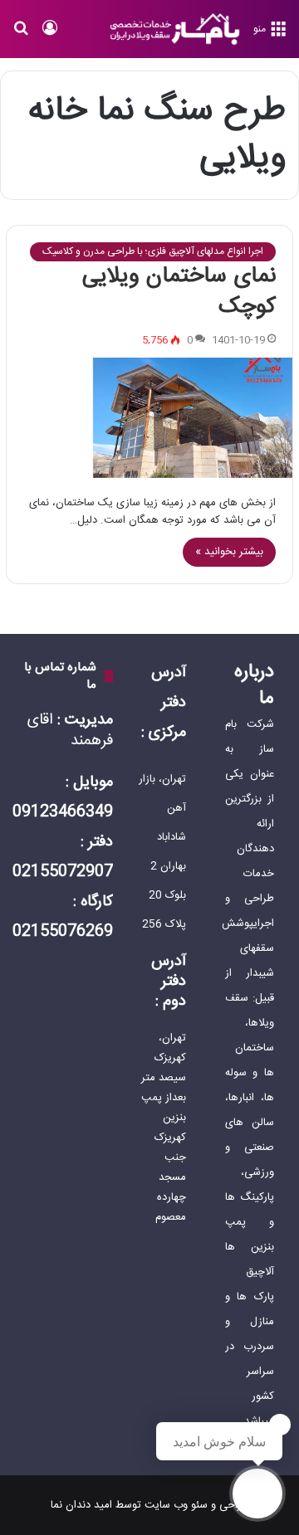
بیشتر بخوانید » (229, 552)
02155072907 (62, 872)
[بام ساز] (174, 29)
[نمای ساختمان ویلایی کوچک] (149, 418)
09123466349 (62, 812)
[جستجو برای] (20, 35)
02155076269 (62, 931)
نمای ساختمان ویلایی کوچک (179, 292)
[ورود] (50, 35)
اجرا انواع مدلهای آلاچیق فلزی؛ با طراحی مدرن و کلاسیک (152, 251)
